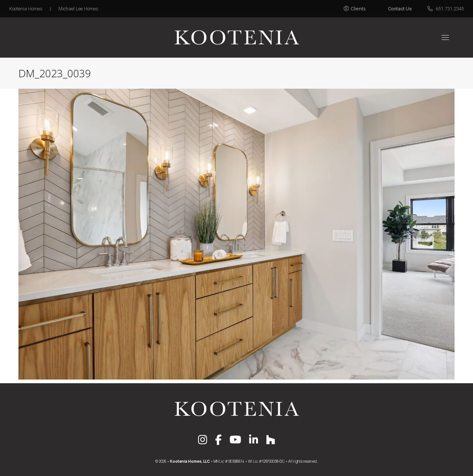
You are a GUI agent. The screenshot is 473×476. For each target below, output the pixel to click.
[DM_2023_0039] (236, 234)
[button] (363, 6)
